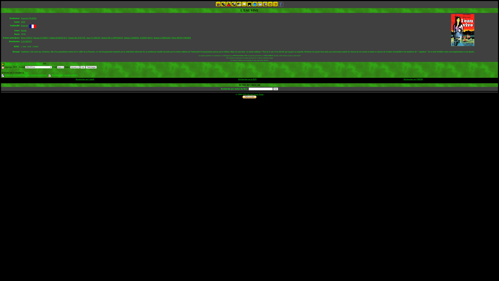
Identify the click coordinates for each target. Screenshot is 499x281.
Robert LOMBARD (162, 38)
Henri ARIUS (26, 38)
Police (67, 67)
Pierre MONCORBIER (181, 38)
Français (24, 25)
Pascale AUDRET (40, 38)
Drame (24, 30)
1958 (23, 22)
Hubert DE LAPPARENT (112, 38)
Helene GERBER (131, 38)
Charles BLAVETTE (76, 38)
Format (22, 67)
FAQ (26, 73)
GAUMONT (26, 41)
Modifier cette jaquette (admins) (64, 75)
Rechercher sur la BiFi (247, 79)
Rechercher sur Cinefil (85, 79)
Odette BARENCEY (58, 38)
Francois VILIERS (29, 18)
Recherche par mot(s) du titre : (234, 89)
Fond (54, 67)
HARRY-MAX (146, 38)
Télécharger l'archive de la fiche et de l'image (23, 64)
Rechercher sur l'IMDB (413, 79)
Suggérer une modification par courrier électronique (25, 75)
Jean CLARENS (93, 38)
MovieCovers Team (255, 94)
